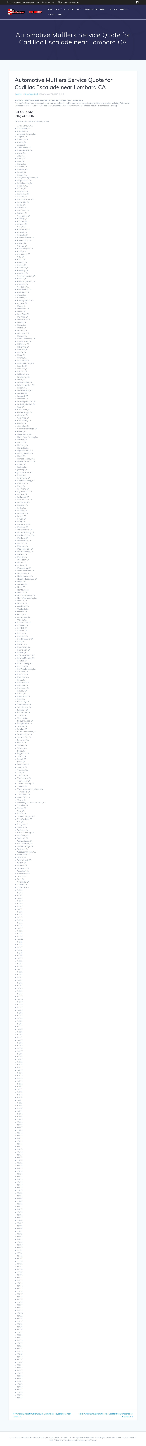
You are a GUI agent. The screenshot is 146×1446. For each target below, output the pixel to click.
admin (19, 94)
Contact (112, 9)
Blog (60, 15)
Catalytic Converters (94, 9)
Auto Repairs (74, 9)
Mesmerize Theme (88, 1440)
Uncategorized (31, 94)
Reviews (51, 15)
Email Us (124, 9)
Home (50, 9)
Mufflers (60, 9)
